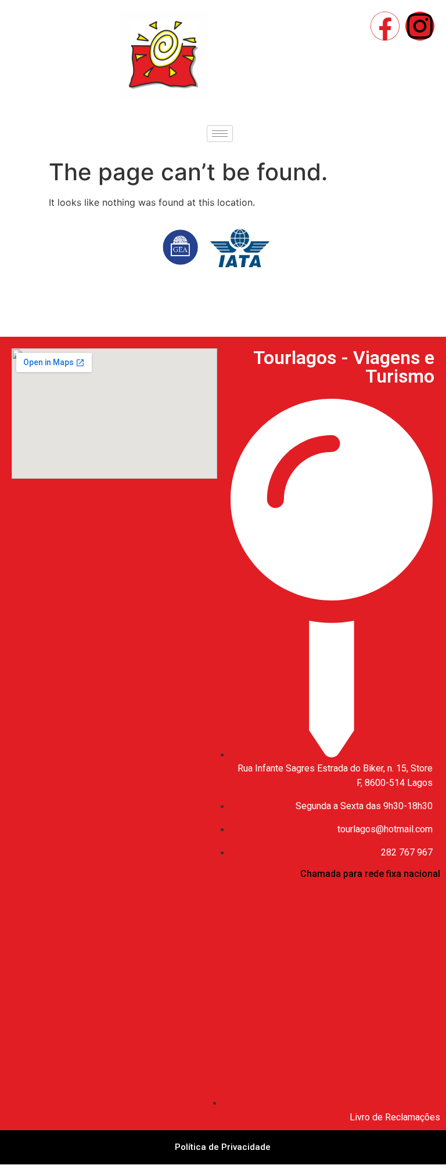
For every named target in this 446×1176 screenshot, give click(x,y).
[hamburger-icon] (220, 133)
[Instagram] (419, 26)
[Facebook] (385, 26)
